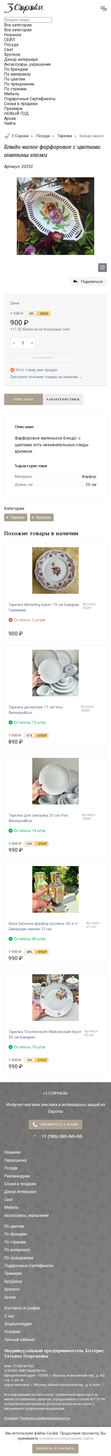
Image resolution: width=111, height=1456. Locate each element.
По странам (15, 1242)
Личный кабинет (19, 1339)
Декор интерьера (20, 1191)
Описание (23, 399)
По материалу (17, 1249)
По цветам (14, 1226)
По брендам (15, 1234)
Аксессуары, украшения (26, 1215)
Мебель (11, 1207)
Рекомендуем (17, 1176)
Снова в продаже (20, 1183)
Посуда (11, 1168)
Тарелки (17, 517)
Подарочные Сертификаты (29, 1265)
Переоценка (15, 1160)
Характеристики (63, 399)
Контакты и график (22, 1308)
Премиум (13, 1273)
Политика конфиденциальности (45, 1418)
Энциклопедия (18, 1323)
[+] (32, 343)
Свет (8, 1199)
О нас (9, 1316)
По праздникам (18, 1257)
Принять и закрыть (55, 1448)
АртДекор (13, 1281)
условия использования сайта (66, 1438)
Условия (12, 1331)
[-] (14, 343)
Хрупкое (43, 517)
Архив (10, 1297)
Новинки (12, 1152)
